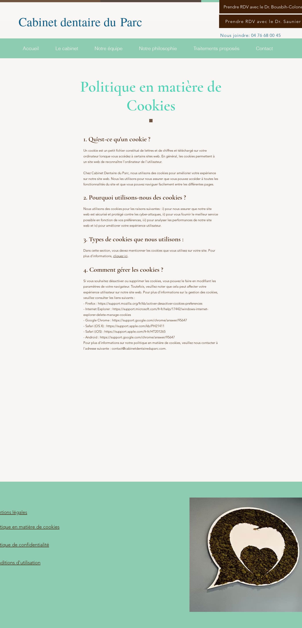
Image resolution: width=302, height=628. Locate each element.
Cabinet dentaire (59, 21)
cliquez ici (120, 256)
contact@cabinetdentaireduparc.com (139, 348)
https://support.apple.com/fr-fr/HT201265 (135, 331)
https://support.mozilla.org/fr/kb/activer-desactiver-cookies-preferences (150, 303)
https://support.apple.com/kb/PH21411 (135, 326)
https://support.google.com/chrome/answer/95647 (149, 320)
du (112, 21)
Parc (133, 21)
